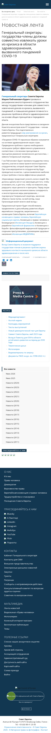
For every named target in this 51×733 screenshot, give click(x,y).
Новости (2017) (12, 414)
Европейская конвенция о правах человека (25, 492)
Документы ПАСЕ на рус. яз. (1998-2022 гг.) (26, 356)
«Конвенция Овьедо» (24, 223)
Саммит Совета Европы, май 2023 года (25, 334)
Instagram (11, 526)
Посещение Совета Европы (17, 501)
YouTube (11, 534)
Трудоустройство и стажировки (19, 496)
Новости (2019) (12, 405)
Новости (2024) (12, 383)
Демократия (10, 484)
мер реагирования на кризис (34, 133)
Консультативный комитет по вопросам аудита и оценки (23, 590)
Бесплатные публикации (16, 624)
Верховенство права (14, 488)
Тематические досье (17, 346)
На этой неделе (15, 320)
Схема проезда (11, 670)
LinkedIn (11, 522)
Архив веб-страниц (13, 649)
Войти (7, 674)
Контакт (44, 730)
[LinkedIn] (11, 260)
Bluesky (10, 513)
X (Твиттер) (12, 518)
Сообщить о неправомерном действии (23, 584)
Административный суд (15, 658)
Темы (6, 628)
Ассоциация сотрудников (16, 654)
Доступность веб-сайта (15, 662)
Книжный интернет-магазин (18, 620)
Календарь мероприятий (19, 324)
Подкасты (11, 542)
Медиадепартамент (16, 317)
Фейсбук (11, 530)
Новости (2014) (12, 428)
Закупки (8, 572)
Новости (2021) (12, 396)
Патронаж (9, 580)
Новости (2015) (12, 424)
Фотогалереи (14, 349)
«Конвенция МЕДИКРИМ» (23, 234)
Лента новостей (12, 608)
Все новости (9, 369)
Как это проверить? (25, 702)
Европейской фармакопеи (23, 225)
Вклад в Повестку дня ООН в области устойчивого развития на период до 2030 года (26, 340)
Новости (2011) (12, 442)
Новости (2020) (12, 401)
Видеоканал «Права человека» (19, 612)
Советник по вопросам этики (18, 595)
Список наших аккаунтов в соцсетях (21, 641)
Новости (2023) (12, 387)
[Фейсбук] (3, 260)
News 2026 (10, 374)
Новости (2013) (12, 433)
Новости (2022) (12, 392)
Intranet (26, 709)
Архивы (8, 645)
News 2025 (10, 378)
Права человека (12, 480)
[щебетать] (7, 260)
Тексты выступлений (17, 327)
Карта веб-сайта (12, 666)
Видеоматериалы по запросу (20, 352)
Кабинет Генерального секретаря (20, 555)
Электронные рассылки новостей (20, 567)
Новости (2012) (12, 437)
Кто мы (7, 476)
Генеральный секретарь (14, 96)
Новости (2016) (12, 419)
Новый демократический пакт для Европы (26, 330)
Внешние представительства (18, 563)
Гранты (7, 576)
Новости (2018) (12, 410)
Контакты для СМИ (13, 559)
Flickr (9, 538)
